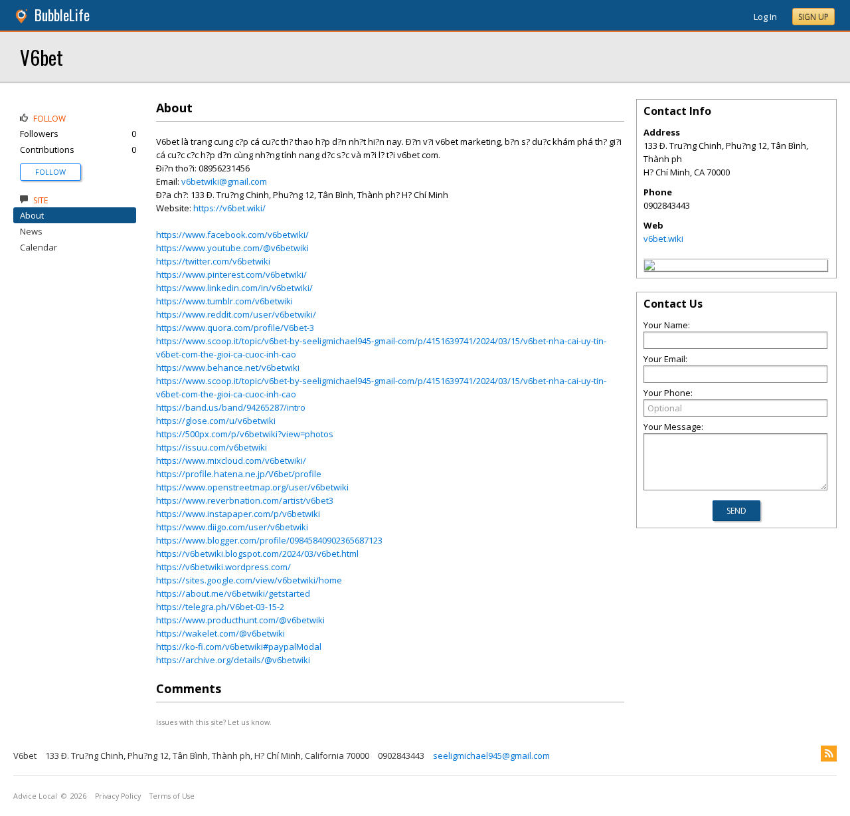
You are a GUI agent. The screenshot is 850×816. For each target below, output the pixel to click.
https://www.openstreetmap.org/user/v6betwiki (252, 487)
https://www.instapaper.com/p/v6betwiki (238, 514)
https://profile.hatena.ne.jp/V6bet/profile (238, 474)
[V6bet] (649, 267)
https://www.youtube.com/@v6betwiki (232, 248)
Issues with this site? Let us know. (214, 722)
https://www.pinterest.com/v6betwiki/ (231, 274)
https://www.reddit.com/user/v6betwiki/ (236, 314)
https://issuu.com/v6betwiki (211, 447)
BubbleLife (62, 15)
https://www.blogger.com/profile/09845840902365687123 (269, 540)
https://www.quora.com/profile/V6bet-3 (235, 328)
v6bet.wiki (663, 239)
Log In (765, 17)
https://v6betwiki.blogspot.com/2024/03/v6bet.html (257, 554)
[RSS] (829, 754)
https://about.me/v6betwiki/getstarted (233, 593)
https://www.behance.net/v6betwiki (227, 367)
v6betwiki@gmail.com (224, 181)
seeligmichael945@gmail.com (491, 756)
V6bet (41, 57)
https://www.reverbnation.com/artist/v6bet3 (244, 500)
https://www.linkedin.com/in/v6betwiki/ (234, 288)
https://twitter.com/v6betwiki (213, 261)
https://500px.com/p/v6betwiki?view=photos (244, 434)
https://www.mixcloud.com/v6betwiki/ (231, 460)
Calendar (38, 247)
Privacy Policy (118, 796)
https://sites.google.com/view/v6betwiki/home (249, 580)
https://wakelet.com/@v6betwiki (220, 633)
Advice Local (35, 796)
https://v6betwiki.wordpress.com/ (223, 567)
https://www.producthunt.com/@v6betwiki (240, 620)
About (32, 215)
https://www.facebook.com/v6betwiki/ (232, 235)
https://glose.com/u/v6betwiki (216, 421)
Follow (50, 172)
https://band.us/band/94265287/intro (230, 407)
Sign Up (813, 17)
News (31, 231)
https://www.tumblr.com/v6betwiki (224, 301)
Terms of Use (172, 796)
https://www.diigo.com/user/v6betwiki (232, 527)
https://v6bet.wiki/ (229, 208)
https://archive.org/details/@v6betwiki (233, 660)
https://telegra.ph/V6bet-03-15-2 (220, 607)
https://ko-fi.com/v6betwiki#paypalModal (238, 647)
